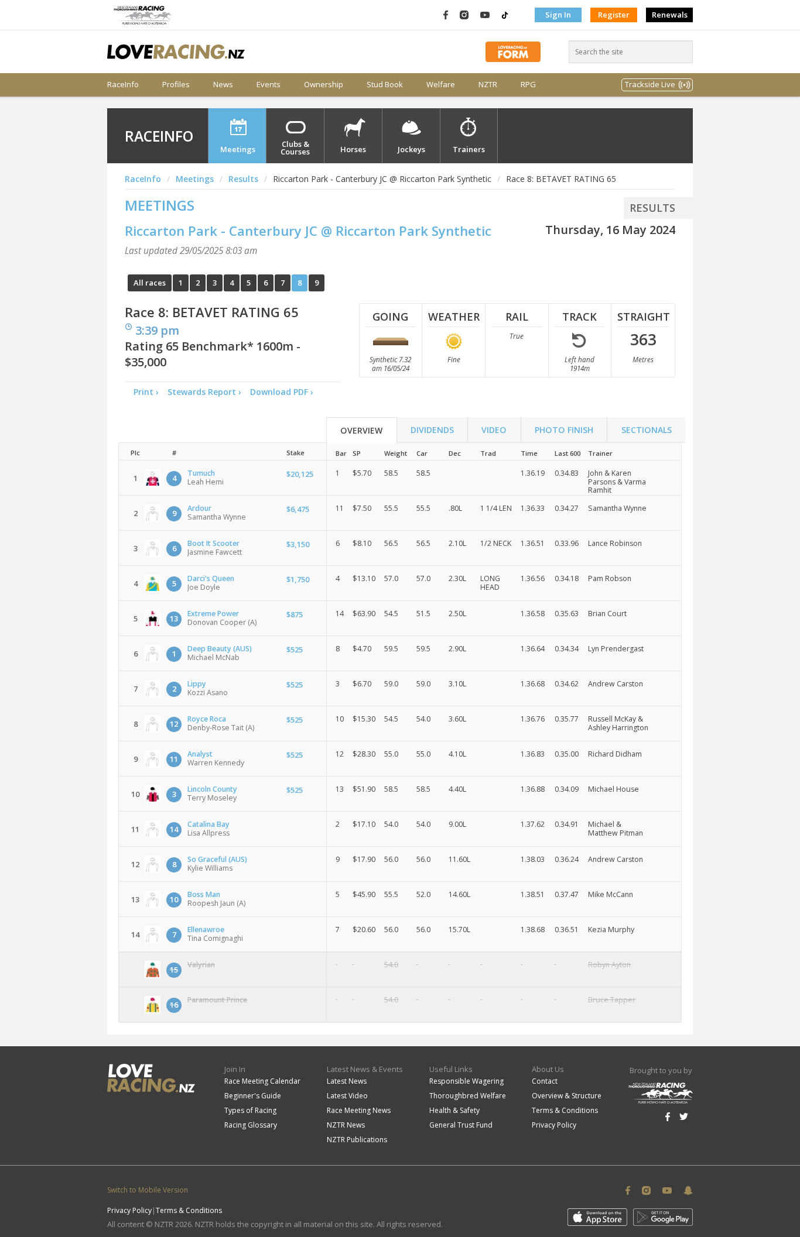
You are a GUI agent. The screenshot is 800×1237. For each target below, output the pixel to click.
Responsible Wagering (466, 1081)
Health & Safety (454, 1110)
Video (494, 429)
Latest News (347, 1081)
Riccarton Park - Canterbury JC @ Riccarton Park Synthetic (308, 230)
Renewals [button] (670, 14)
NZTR (487, 85)
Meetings (237, 149)
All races (150, 282)
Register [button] (614, 14)
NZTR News (346, 1125)
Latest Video (347, 1096)
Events (269, 85)
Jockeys (411, 149)
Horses (353, 149)
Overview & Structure (566, 1096)
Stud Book (385, 85)
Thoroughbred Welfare (467, 1096)
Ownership (323, 85)
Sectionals (646, 429)
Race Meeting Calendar (262, 1081)
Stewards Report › (204, 391)
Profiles (176, 85)
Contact (545, 1081)
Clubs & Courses (295, 148)
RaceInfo (123, 85)
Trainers (469, 149)
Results (243, 178)
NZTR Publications (357, 1140)
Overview (361, 430)
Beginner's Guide (252, 1096)
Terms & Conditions (565, 1110)
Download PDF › (284, 391)
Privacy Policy (554, 1125)
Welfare (440, 85)
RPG (528, 85)
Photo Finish (564, 429)
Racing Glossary (250, 1125)
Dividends (432, 429)
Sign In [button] (558, 14)
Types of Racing (250, 1110)
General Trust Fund (461, 1125)
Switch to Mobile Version (147, 1190)
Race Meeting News (359, 1110)
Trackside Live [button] (650, 84)
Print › (146, 391)
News (223, 85)
